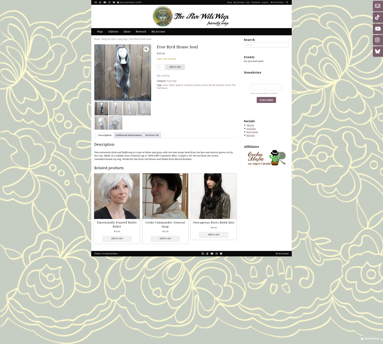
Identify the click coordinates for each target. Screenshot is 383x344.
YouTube (251, 128)
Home (97, 39)
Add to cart (175, 67)
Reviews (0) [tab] (152, 135)
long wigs (123, 39)
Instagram (252, 132)
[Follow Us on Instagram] (109, 2)
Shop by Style (109, 39)
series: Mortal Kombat (213, 85)
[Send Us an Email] (95, 2)
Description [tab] (104, 135)
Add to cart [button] (117, 238)
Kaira (115, 253)
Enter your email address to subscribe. (264, 93)
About (127, 31)
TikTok (250, 125)
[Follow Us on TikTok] (100, 2)
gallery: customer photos (188, 85)
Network (141, 31)
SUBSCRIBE (266, 100)
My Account (239, 2)
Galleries (113, 31)
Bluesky (250, 135)
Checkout (255, 2)
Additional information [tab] (128, 135)
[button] (146, 49)
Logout (265, 2)
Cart (248, 2)
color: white (169, 85)
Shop (229, 2)
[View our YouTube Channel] (104, 2)
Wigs (100, 31)
